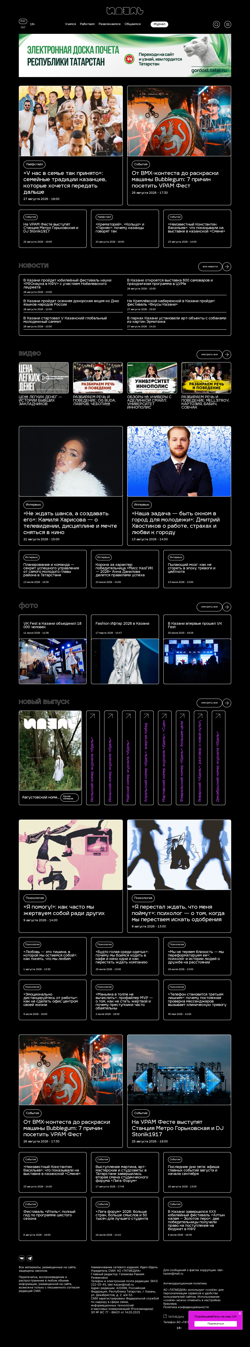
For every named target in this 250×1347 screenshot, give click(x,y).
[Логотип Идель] (125, 11)
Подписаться (216, 1324)
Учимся (70, 24)
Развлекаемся (110, 24)
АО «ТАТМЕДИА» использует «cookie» (190, 1289)
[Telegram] (30, 1258)
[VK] (22, 1258)
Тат (23, 28)
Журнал (159, 24)
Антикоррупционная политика (185, 1283)
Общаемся (133, 24)
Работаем (87, 24)
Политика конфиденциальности (186, 1307)
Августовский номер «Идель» (40, 797)
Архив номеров (68, 797)
